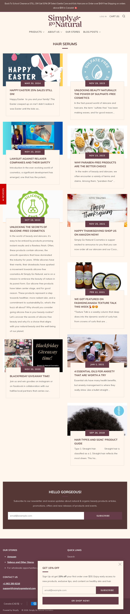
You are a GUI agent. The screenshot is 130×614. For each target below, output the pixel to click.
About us (54, 32)
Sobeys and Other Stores (20, 562)
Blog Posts (90, 32)
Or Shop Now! (81, 600)
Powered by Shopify (11, 610)
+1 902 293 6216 (11, 583)
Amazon (11, 556)
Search (71, 556)
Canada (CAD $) (11, 603)
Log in (103, 16)
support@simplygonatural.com (19, 588)
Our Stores (73, 32)
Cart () (114, 16)
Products (35, 32)
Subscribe (103, 515)
